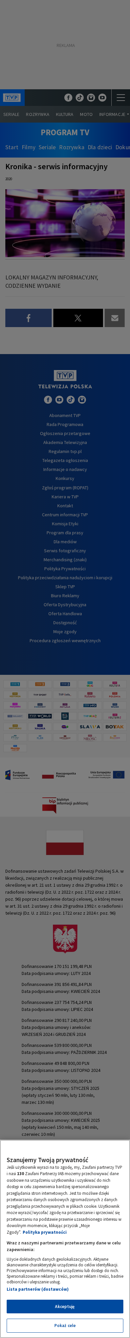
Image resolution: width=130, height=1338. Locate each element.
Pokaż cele (65, 1325)
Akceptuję (65, 1306)
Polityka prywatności (45, 1232)
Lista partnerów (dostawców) (38, 1289)
